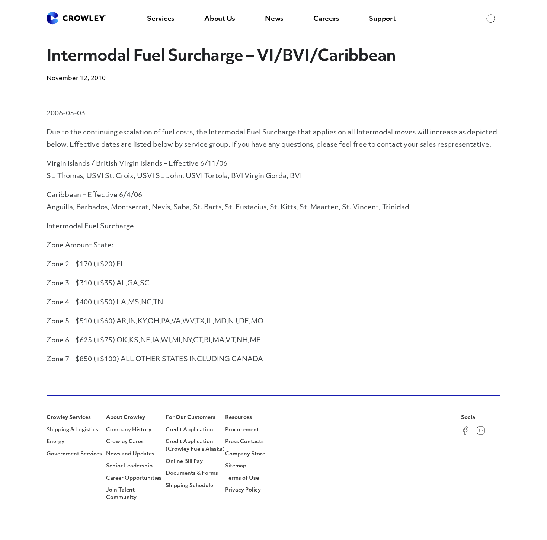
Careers (326, 19)
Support (382, 19)
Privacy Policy (243, 490)
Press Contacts (244, 442)
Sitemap (235, 466)
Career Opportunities (133, 478)
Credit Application (189, 430)
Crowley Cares (125, 442)
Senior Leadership (129, 466)
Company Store (245, 454)
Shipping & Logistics (72, 430)
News (274, 19)
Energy (55, 442)
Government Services (74, 454)
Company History (128, 430)
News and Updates (130, 454)
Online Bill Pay (184, 461)
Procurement (242, 430)
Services (161, 19)
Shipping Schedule (189, 486)
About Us (219, 19)
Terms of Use (242, 478)
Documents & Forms (192, 473)
